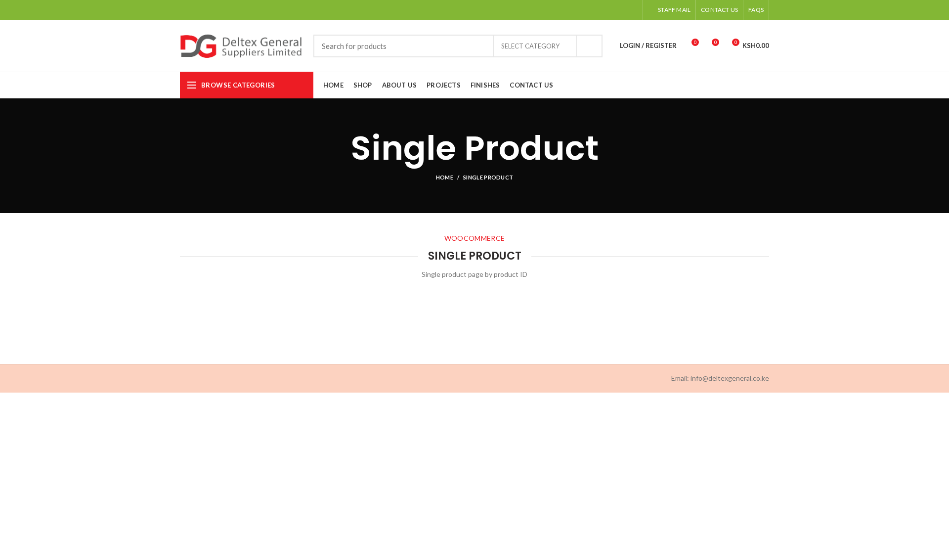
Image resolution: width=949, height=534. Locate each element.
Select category (530, 46)
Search (589, 46)
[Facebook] (582, 9)
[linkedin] (619, 9)
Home (444, 177)
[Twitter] (594, 9)
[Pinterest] (607, 9)
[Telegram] (631, 9)
